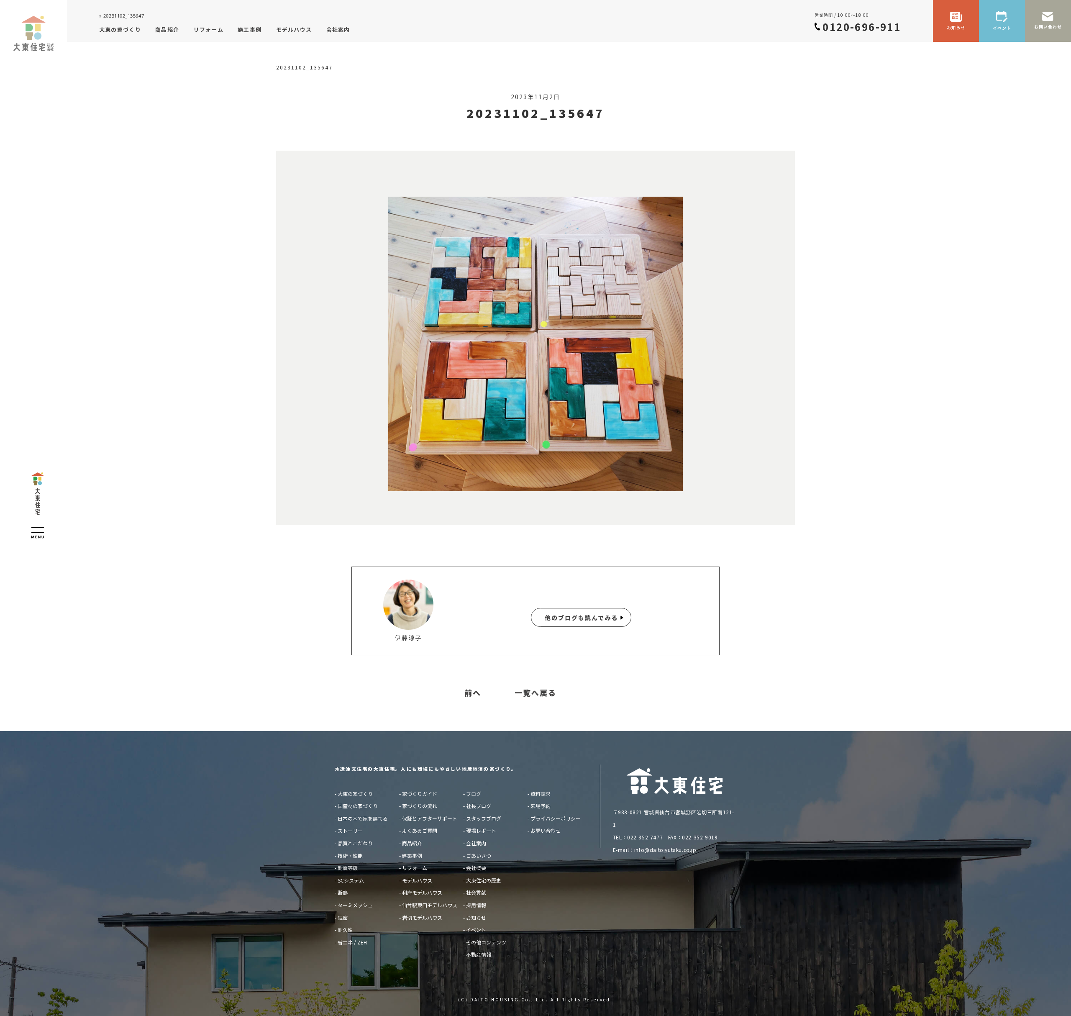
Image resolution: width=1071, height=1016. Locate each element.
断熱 (343, 892)
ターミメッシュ (355, 904)
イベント (476, 929)
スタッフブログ (483, 818)
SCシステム (351, 880)
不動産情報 (478, 954)
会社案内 (476, 843)
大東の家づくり (355, 793)
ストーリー (350, 830)
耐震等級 (348, 867)
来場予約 (540, 805)
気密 (343, 917)
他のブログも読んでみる (581, 617)
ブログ (473, 793)
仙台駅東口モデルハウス (429, 904)
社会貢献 (476, 892)
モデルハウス (417, 880)
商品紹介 (412, 843)
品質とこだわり (355, 843)
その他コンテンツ (486, 942)
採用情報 (476, 904)
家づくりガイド (419, 793)
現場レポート (481, 830)
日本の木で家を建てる (363, 818)
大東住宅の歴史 (483, 880)
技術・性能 (350, 855)
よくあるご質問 (419, 830)
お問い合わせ (545, 830)
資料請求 (540, 793)
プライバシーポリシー (555, 818)
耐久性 (345, 929)
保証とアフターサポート (429, 818)
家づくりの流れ (419, 805)
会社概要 (476, 867)
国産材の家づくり (358, 805)
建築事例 (412, 855)
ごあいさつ (478, 855)
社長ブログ (478, 805)
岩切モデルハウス (422, 917)
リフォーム (414, 867)
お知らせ (476, 917)
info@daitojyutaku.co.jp (665, 849)
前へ (472, 693)
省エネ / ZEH (352, 942)
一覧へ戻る (535, 693)
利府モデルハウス (422, 892)
